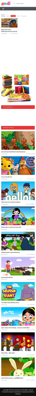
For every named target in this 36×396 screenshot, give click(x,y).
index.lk (11, 392)
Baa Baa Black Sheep (7, 277)
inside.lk (17, 392)
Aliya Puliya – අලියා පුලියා (8, 353)
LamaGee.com (18, 390)
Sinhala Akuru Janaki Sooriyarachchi (11, 227)
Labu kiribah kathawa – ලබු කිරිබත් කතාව (12, 378)
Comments (23, 16)
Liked (18, 16)
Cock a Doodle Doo (6, 177)
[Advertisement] (18, 53)
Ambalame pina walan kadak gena (10, 252)
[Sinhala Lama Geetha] (6, 3)
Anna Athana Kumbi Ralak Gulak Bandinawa (13, 151)
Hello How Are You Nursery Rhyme (10, 202)
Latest (8, 16)
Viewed (13, 16)
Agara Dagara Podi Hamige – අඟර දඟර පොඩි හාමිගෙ (15, 327)
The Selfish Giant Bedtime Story (10, 302)
